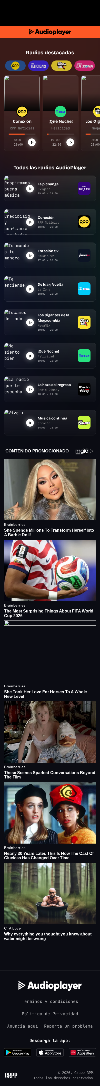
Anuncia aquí (22, 1026)
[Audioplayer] (50, 32)
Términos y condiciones (50, 1001)
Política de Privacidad (50, 1014)
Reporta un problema (68, 1026)
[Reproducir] (32, 142)
